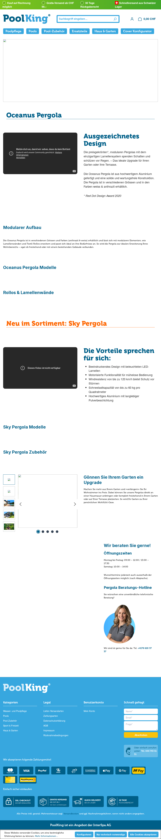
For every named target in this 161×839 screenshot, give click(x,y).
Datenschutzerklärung (54, 720)
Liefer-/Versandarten (53, 711)
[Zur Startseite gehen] (26, 19)
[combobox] (84, 19)
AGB (45, 725)
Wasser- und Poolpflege (15, 711)
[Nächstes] (75, 504)
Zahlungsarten (50, 715)
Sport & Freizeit (11, 725)
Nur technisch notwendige (111, 834)
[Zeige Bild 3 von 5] (47, 531)
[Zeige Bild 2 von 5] (43, 531)
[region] (40, 504)
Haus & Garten (10, 730)
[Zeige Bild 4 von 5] (52, 531)
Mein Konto (89, 711)
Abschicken (141, 734)
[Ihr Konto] (132, 19)
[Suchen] (115, 19)
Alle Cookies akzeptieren (143, 834)
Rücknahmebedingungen (55, 735)
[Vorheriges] (20, 504)
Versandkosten (71, 813)
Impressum (49, 730)
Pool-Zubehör (10, 720)
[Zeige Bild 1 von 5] (38, 531)
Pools (6, 715)
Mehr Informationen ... (46, 836)
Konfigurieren (84, 834)
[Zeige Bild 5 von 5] (57, 531)
